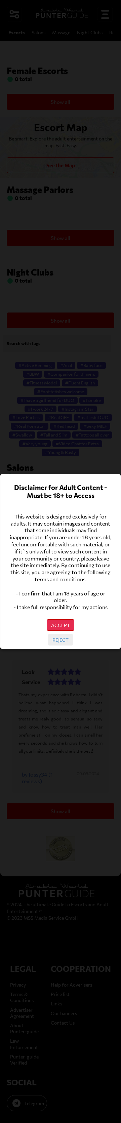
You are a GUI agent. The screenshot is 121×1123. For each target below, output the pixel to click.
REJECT (60, 639)
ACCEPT (60, 625)
